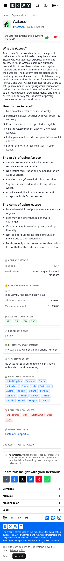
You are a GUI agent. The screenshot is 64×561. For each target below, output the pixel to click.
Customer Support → (17, 434)
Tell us (21, 460)
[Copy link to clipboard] (6, 479)
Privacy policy (17, 550)
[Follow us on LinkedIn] (47, 518)
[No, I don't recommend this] (55, 37)
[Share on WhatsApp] (47, 479)
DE (26, 517)
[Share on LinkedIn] (30, 479)
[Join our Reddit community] (53, 518)
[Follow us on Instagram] (59, 518)
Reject (6, 556)
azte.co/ (20, 26)
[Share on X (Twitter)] (22, 479)
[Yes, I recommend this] (46, 37)
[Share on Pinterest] (38, 479)
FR (19, 517)
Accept (19, 556)
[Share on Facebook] (14, 479)
